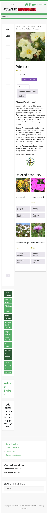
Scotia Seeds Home (12, 444)
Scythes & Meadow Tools (8, 355)
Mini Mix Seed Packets (8, 325)
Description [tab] (23, 87)
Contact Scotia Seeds (13, 455)
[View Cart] (33, 5)
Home (18, 26)
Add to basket (29, 79)
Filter (9, 275)
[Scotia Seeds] (19, 10)
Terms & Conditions (12, 448)
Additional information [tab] (27, 91)
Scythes (8, 372)
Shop (23, 26)
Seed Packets (31, 26)
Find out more (20, 216)
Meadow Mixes (8, 300)
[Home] (26, 5)
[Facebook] (30, 5)
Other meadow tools (8, 365)
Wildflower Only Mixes (8, 308)
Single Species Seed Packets (8, 336)
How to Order (10, 451)
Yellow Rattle (7, 345)
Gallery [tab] (21, 96)
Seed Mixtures (8, 294)
